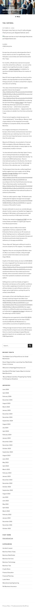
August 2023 (6, 455)
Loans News (6, 579)
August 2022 (6, 494)
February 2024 (7, 434)
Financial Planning (8, 576)
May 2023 (6, 462)
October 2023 (7, 448)
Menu (18, 16)
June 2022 (6, 500)
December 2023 (7, 441)
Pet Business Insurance (10, 586)
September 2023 (8, 452)
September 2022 (8, 490)
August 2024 (6, 424)
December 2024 (7, 414)
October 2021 (7, 528)
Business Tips (7, 565)
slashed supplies (14, 69)
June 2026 (6, 389)
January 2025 (7, 410)
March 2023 (6, 469)
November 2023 (7, 445)
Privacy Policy (6, 606)
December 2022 (7, 480)
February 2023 (7, 473)
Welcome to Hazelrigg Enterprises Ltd (14, 367)
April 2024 (6, 431)
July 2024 (5, 427)
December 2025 (7, 400)
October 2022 (7, 487)
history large (19, 102)
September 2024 (8, 421)
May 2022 (5, 504)
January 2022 (7, 518)
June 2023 (6, 459)
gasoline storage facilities (10, 173)
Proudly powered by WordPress (20, 606)
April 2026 (6, 393)
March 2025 (6, 407)
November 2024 (7, 417)
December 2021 (7, 521)
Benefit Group (12, 10)
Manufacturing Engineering (11, 583)
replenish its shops (18, 311)
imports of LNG (21, 219)
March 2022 (6, 511)
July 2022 (5, 497)
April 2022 (6, 507)
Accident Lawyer (8, 548)
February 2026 (7, 396)
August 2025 (6, 403)
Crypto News (6, 569)
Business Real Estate (9, 555)
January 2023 (7, 476)
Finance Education (8, 572)
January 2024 (7, 438)
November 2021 (7, 525)
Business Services (8, 558)
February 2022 (7, 514)
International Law (8, 538)
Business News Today (9, 551)
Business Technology (9, 562)
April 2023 (6, 466)
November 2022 (7, 483)
